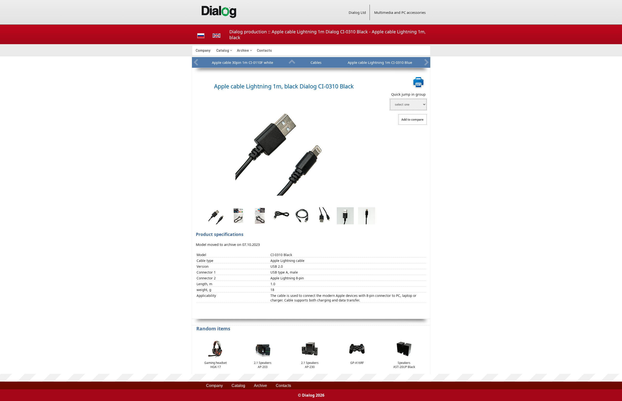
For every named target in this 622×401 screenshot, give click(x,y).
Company (203, 50)
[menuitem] (203, 50)
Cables (316, 62)
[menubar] (311, 50)
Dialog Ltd (357, 12)
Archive (243, 50)
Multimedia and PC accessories (400, 12)
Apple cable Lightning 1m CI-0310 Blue (380, 62)
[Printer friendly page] (418, 87)
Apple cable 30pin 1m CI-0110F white (242, 62)
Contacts (264, 50)
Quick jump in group (408, 94)
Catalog (222, 50)
